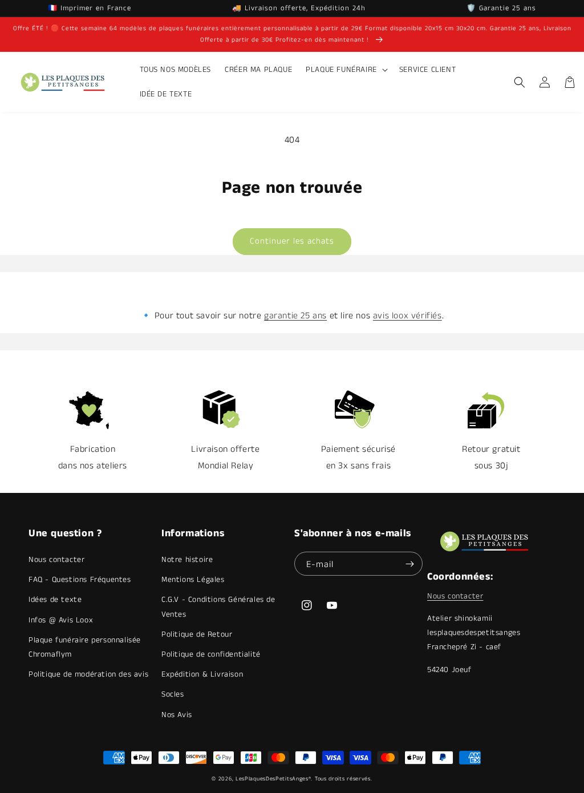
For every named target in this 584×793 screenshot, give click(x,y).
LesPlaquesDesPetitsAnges (272, 779)
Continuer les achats (292, 241)
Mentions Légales (193, 579)
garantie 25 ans (295, 315)
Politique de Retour (196, 634)
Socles (172, 694)
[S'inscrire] (409, 564)
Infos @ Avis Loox (61, 620)
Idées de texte (55, 599)
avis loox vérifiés (407, 315)
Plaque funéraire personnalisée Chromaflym (85, 647)
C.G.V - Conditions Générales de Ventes (218, 607)
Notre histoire (187, 559)
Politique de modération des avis (88, 674)
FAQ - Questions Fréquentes (80, 579)
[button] (345, 70)
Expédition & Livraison (202, 674)
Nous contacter (56, 559)
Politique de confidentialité (211, 654)
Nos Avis (176, 715)
